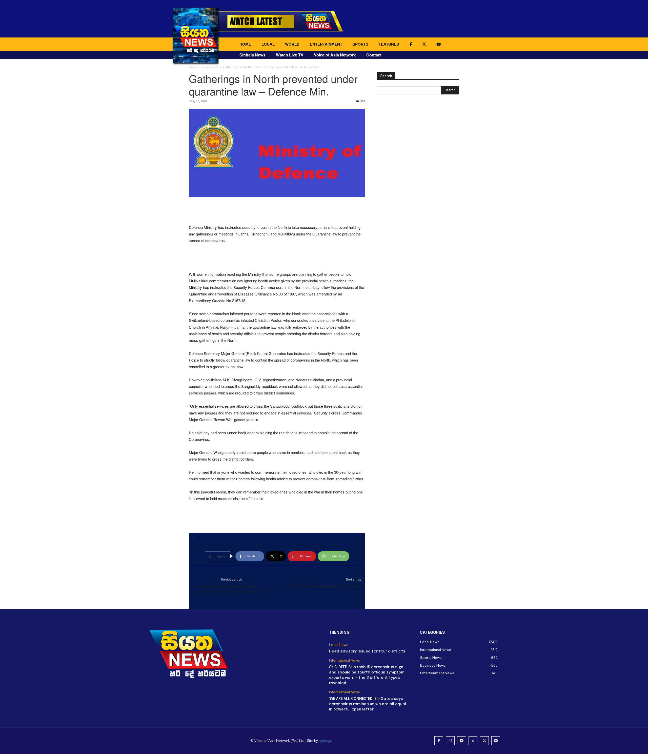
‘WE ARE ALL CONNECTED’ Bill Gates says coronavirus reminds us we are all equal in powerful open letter (367, 704)
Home (193, 67)
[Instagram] (450, 740)
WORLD (292, 44)
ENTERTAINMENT (326, 44)
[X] (484, 740)
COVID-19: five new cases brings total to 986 (323, 586)
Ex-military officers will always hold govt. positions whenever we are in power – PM (232, 589)
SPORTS (360, 44)
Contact (373, 55)
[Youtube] (495, 740)
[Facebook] (438, 740)
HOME (245, 44)
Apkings (325, 740)
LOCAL (268, 44)
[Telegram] (461, 740)
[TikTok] (473, 740)
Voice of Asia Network (335, 55)
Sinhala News (252, 55)
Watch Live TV (289, 55)
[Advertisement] (277, 211)
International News (344, 660)
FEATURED (389, 44)
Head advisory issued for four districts (367, 651)
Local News (210, 67)
